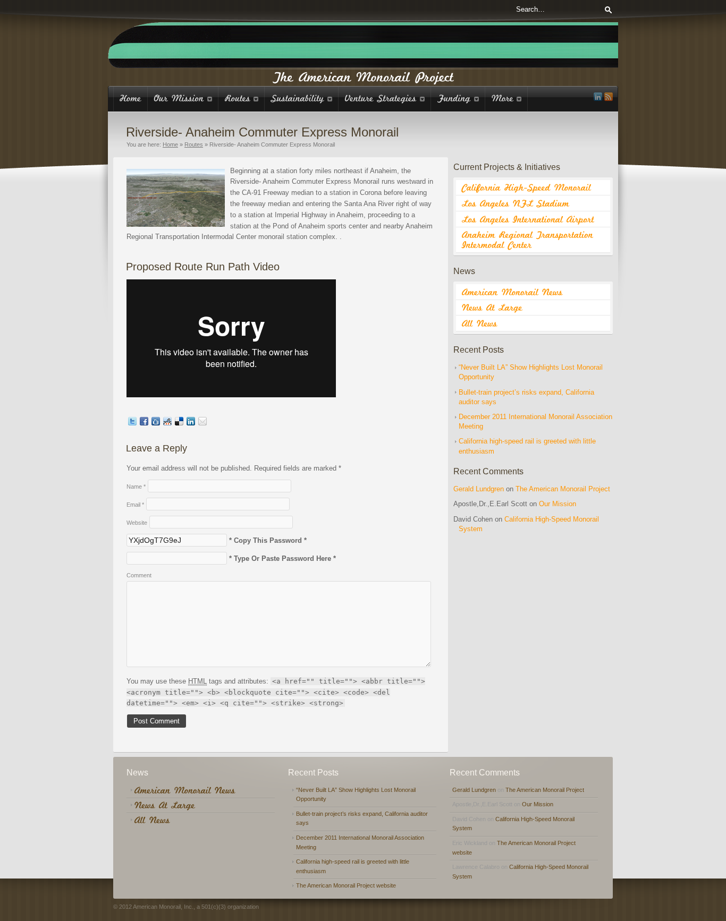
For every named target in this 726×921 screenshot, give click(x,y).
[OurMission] (183, 98)
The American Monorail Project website (346, 885)
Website (136, 522)
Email (135, 504)
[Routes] (241, 98)
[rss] (608, 96)
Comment (138, 575)
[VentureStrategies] (385, 98)
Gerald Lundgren (478, 489)
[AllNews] (533, 323)
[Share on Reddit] (167, 423)
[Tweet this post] (132, 423)
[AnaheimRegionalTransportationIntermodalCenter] (533, 240)
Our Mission (557, 504)
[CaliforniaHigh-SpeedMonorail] (533, 188)
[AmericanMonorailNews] (533, 292)
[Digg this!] (156, 423)
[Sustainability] (302, 98)
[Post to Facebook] (144, 423)
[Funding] (458, 98)
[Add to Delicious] (179, 423)
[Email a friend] (202, 423)
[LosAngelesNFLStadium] (533, 203)
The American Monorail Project (563, 489)
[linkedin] (598, 96)
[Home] (130, 98)
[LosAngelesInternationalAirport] (533, 219)
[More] (506, 98)
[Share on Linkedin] (191, 423)
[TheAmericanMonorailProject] (363, 76)
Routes (193, 144)
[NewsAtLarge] (533, 308)
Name (136, 486)
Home (170, 144)
